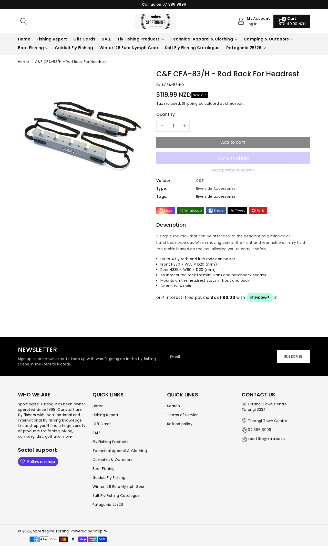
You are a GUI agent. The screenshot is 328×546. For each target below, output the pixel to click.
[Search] (23, 21)
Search (173, 405)
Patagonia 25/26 (244, 47)
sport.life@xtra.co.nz (266, 438)
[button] (291, 21)
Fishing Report (105, 414)
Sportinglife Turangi (51, 531)
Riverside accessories (215, 196)
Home (23, 61)
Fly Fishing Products (139, 39)
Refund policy (179, 423)
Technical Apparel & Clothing (202, 39)
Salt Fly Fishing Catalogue (116, 495)
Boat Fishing (31, 47)
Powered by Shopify (89, 531)
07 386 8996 (259, 429)
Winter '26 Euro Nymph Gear (119, 486)
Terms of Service (183, 414)
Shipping (190, 103)
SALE (96, 432)
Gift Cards (102, 423)
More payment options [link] (233, 170)
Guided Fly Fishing (109, 477)
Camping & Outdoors (266, 39)
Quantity (165, 114)
